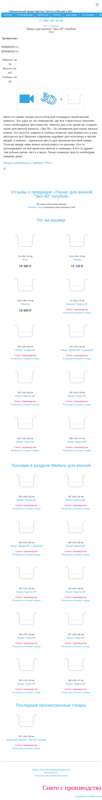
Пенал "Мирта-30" (77, 441)
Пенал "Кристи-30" (25, 395)
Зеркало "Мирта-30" (77, 304)
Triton (45, 25)
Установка (88, 14)
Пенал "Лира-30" (77, 395)
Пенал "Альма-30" (25, 350)
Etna (25, 259)
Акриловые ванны (59, 775)
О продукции (25, 14)
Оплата (57, 14)
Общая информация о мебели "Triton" (28, 163)
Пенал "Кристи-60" (75, 591)
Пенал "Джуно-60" (76, 500)
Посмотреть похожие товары (77, 312)
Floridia (77, 259)
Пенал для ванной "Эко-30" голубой (26, 739)
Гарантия (43, 14)
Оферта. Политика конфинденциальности (51, 769)
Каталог (8, 14)
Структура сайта (42, 775)
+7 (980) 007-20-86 (51, 21)
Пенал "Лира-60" (75, 637)
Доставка (71, 14)
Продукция (54, 25)
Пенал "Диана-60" (76, 546)
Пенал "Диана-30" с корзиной (77, 350)
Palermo (25, 304)
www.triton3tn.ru (51, 772)
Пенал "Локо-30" (25, 441)
